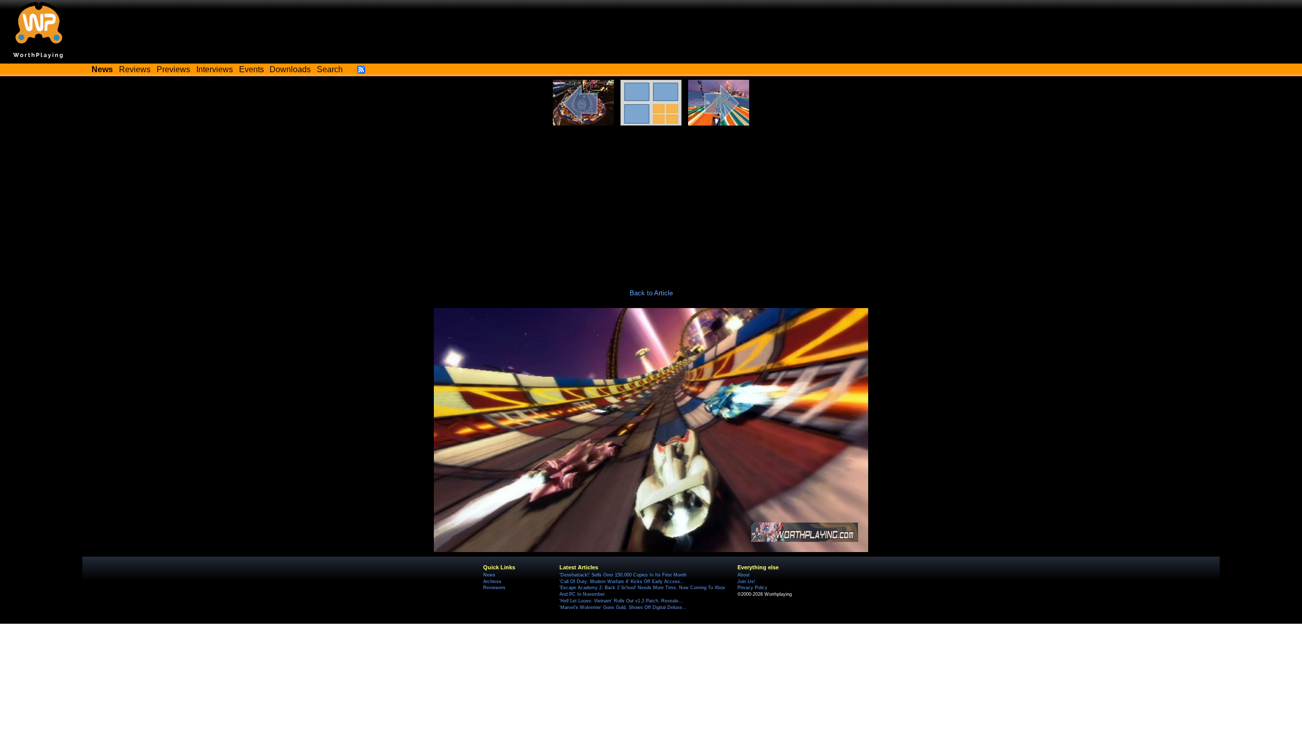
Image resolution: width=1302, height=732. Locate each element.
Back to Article (651, 293)
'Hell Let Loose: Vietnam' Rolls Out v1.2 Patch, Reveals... (621, 600)
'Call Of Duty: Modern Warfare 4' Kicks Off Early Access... (622, 581)
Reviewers (494, 587)
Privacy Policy (752, 587)
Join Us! (746, 581)
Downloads (290, 69)
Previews (173, 69)
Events (251, 69)
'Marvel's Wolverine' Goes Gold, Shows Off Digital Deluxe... (623, 607)
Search (330, 69)
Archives (492, 581)
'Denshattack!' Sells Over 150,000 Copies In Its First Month (623, 574)
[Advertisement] (651, 202)
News (489, 574)
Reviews (135, 69)
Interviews (214, 69)
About (743, 574)
